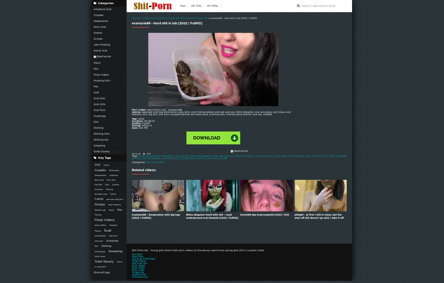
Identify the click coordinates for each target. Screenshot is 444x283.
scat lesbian (100, 236)
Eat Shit (98, 185)
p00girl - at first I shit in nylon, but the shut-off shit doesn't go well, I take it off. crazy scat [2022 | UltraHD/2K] (319, 217)
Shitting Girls (102, 134)
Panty (97, 63)
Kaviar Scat (100, 51)
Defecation (114, 170)
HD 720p (196, 6)
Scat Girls (99, 104)
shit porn (329, 156)
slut (308, 156)
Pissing (98, 215)
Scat (96, 93)
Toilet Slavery (102, 152)
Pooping (113, 225)
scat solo (99, 241)
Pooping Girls (102, 81)
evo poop (267, 156)
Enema (98, 33)
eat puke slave (151, 158)
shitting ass (100, 252)
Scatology (100, 116)
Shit (96, 122)
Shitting (98, 128)
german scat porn (114, 199)
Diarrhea (113, 175)
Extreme (99, 189)
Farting (109, 189)
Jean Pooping (102, 45)
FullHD (99, 199)
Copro (106, 165)
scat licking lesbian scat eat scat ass (211, 156)
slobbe (224, 158)
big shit (317, 156)
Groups (98, 39)
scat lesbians (296, 156)
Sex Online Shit (155, 162)
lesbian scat (100, 210)
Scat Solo (99, 98)
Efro (107, 185)
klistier (202, 158)
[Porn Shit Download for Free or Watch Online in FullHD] (153, 6)
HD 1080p (212, 6)
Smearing (99, 146)
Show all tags (102, 273)
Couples (98, 15)
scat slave (281, 156)
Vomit (119, 262)
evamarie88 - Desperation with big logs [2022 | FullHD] (156, 216)
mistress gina (188, 158)
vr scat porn (100, 267)
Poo (96, 69)
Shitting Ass (101, 140)
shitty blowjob (244, 156)
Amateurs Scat (103, 9)
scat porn (113, 236)
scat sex (212, 158)
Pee (96, 87)
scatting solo (170, 158)
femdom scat (101, 194)
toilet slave (100, 256)
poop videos (100, 225)
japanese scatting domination (156, 156)
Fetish (113, 194)
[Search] (298, 6)
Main (183, 6)
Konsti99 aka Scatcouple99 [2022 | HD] (264, 215)
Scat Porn (99, 110)
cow (257, 156)
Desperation (101, 21)
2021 (98, 165)
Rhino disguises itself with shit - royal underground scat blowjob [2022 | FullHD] (212, 216)
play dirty (182, 156)
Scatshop (112, 241)
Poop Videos (101, 75)
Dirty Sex (111, 180)
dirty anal (99, 180)
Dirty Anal (100, 27)
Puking (98, 231)
